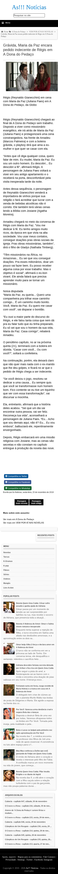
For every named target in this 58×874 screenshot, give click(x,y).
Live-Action (8, 588)
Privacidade (11, 860)
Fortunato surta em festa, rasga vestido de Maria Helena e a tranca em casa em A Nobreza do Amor (35, 689)
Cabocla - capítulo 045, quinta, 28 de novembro (25, 835)
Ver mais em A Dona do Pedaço (18, 519)
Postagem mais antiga (36, 502)
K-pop (6, 566)
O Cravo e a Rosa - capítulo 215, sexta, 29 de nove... (27, 817)
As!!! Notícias (32, 868)
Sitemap (21, 860)
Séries (6, 574)
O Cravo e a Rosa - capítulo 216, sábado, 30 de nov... (28, 806)
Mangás (6, 583)
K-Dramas (8, 561)
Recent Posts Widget (44, 540)
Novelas (7, 552)
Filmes (6, 570)
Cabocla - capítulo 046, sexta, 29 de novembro (25, 822)
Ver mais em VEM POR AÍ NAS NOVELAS (23, 522)
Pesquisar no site (22, 15)
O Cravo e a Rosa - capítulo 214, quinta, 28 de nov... (27, 831)
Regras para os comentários (30, 857)
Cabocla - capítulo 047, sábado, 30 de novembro (26, 801)
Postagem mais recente (22, 502)
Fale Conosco (49, 857)
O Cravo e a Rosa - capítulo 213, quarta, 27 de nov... (27, 844)
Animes (6, 579)
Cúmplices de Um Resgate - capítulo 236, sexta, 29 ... (28, 826)
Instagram (48, 860)
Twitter (29, 860)
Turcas (6, 557)
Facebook (38, 860)
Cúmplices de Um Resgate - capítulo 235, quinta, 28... (28, 839)
